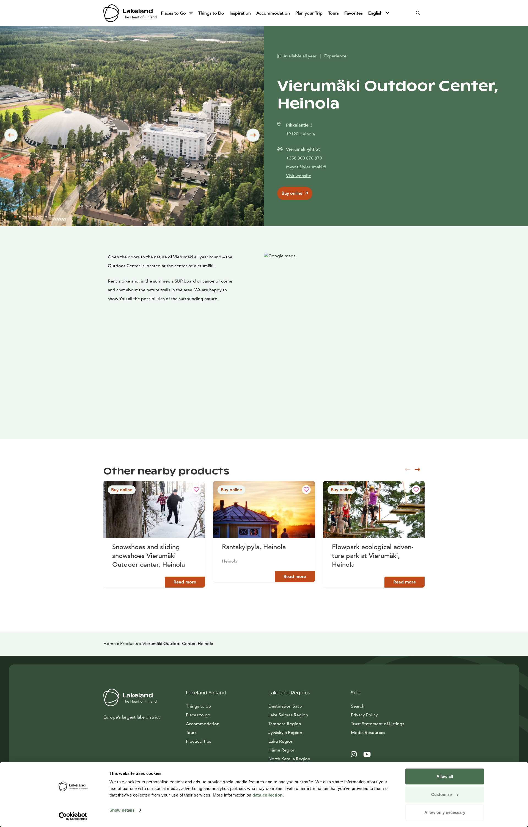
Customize (441, 794)
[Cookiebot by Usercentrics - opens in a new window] (73, 816)
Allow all (444, 776)
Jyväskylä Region (285, 732)
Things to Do (211, 13)
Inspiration (240, 13)
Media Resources (388, 732)
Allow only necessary (444, 812)
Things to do (198, 706)
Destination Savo (285, 706)
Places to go (198, 714)
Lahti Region (280, 741)
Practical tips (198, 741)
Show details (121, 810)
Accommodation (273, 13)
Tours (333, 13)
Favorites (353, 13)
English (376, 13)
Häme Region (282, 750)
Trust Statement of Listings (377, 723)
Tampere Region (284, 723)
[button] (11, 135)
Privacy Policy (364, 714)
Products (129, 643)
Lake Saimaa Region (288, 714)
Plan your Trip (309, 13)
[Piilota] (191, 13)
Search (357, 706)
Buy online (292, 193)
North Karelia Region (289, 758)
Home (109, 643)
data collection (267, 795)
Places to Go (174, 13)
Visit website (298, 175)
